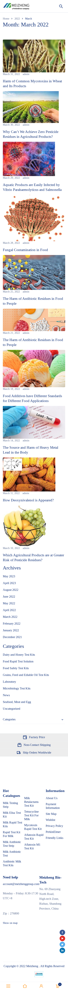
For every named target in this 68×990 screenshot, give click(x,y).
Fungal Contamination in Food (25, 250)
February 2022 (11, 623)
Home (6, 18)
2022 (17, 18)
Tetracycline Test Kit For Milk (31, 815)
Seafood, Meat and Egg (17, 702)
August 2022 (10, 589)
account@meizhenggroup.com (21, 884)
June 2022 (9, 596)
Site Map (51, 813)
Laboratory (9, 681)
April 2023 (9, 583)
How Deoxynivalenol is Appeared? (28, 500)
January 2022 (11, 630)
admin (26, 74)
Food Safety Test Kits (16, 668)
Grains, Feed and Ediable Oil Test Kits (26, 674)
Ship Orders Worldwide (37, 752)
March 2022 (10, 616)
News (6, 695)
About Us (51, 798)
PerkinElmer (53, 831)
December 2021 (12, 637)
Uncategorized (11, 708)
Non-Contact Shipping (37, 744)
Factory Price (37, 737)
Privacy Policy (54, 825)
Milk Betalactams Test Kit (31, 801)
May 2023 (9, 576)
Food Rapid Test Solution (18, 661)
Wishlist (50, 819)
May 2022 (9, 603)
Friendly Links (54, 837)
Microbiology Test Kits (16, 688)
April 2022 (9, 610)
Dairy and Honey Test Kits (19, 654)
